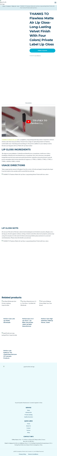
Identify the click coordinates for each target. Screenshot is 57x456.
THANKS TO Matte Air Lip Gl (9, 139)
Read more (6, 327)
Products (8, 6)
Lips (18, 6)
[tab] (28, 103)
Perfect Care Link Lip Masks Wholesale (9, 320)
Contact (28, 428)
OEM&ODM (28, 412)
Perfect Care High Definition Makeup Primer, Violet (47, 320)
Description (28, 103)
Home (4, 6)
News (28, 410)
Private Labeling (28, 414)
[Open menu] (55, 2)
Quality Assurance (28, 417)
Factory (28, 430)
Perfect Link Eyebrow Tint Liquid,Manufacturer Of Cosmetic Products (10, 354)
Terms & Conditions (33, 454)
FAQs (28, 432)
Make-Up (14, 6)
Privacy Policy (22, 454)
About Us (28, 425)
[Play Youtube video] (28, 122)
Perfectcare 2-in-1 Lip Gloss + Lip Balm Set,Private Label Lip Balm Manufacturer (28, 322)
